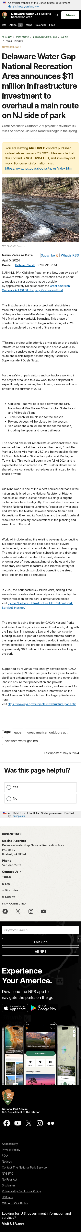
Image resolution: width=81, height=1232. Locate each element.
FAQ (7, 883)
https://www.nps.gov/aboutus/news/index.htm (38, 168)
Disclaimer (8, 1185)
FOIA (5, 1155)
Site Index (11, 890)
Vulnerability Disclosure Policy (21, 1191)
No (15, 798)
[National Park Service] (4, 15)
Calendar (40, 24)
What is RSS (70, 255)
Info (4, 24)
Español (10, 896)
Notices (7, 1161)
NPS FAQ (8, 1173)
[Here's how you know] (40, 5)
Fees (52, 24)
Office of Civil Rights (15, 1203)
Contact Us (10, 872)
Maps (29, 24)
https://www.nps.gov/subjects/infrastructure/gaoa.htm (42, 704)
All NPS (40, 951)
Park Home (22, 36)
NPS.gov (7, 36)
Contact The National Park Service (24, 1167)
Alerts (15, 24)
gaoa (17, 732)
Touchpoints (18, 816)
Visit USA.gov (13, 1223)
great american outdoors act (47, 732)
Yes (15, 787)
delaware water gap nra (21, 741)
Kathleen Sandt (25, 265)
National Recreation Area (31, 15)
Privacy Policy (11, 1149)
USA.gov (7, 1197)
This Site (40, 942)
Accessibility (10, 1143)
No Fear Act (9, 1179)
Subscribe (48, 255)
